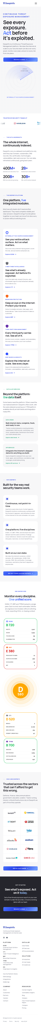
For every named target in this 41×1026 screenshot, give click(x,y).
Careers (5, 998)
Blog (23, 995)
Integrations (7, 979)
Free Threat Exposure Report (28, 1001)
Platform (7, 942)
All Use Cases (26, 962)
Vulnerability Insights (28, 992)
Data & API (26, 942)
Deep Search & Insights (10, 968)
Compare (25, 1005)
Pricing (24, 1008)
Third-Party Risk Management (8, 962)
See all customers (19, 868)
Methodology (7, 976)
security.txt (24, 1021)
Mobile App (6, 982)
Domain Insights (27, 990)
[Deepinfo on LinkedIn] (4, 937)
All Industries (26, 959)
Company (6, 986)
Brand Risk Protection (9, 957)
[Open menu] (36, 3)
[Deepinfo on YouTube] (7, 937)
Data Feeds (25, 946)
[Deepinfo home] (9, 3)
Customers (6, 992)
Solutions (26, 956)
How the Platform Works (10, 974)
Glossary (24, 998)
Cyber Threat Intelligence (11, 953)
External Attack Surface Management (10, 947)
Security (17, 1021)
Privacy (5, 1021)
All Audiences (26, 965)
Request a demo (19, 59)
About (5, 990)
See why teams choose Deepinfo (19, 573)
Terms (10, 1021)
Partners (5, 995)
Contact (5, 1001)
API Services (25, 948)
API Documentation (28, 951)
